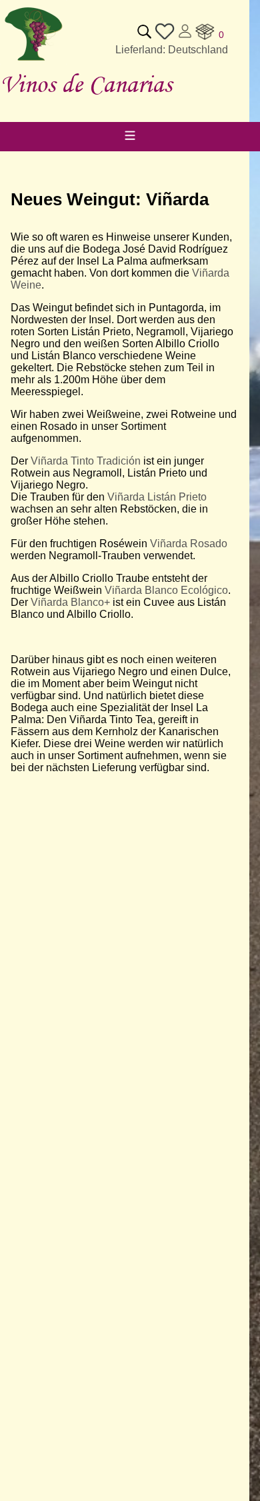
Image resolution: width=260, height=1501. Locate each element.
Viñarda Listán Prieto (157, 497)
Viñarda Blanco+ (70, 602)
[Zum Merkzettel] (165, 37)
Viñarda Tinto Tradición (86, 461)
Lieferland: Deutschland (171, 49)
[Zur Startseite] (33, 61)
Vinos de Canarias (86, 83)
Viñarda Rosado (188, 543)
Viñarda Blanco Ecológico (166, 590)
